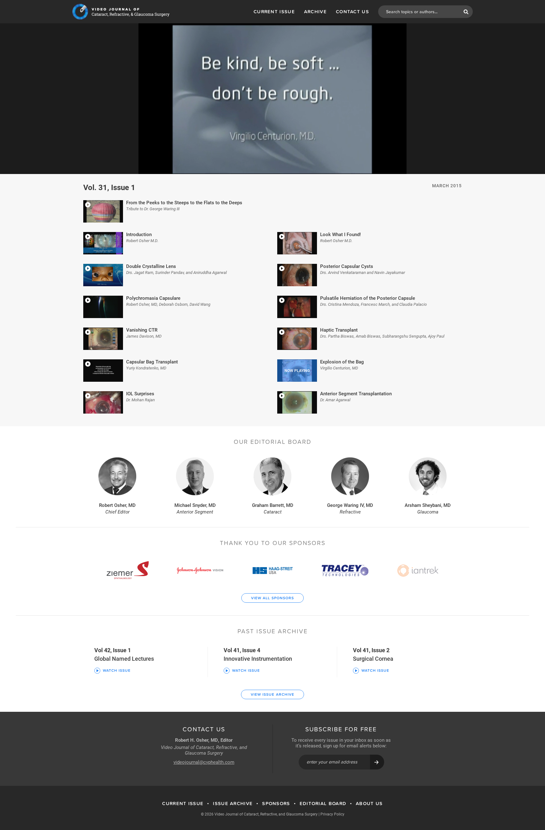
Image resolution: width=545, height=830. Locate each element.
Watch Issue (117, 670)
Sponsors (276, 803)
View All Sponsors (272, 598)
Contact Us (352, 11)
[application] (272, 98)
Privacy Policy (332, 813)
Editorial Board (323, 803)
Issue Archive (233, 803)
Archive (315, 11)
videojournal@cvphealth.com (203, 762)
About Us (369, 803)
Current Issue (274, 11)
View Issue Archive (273, 694)
